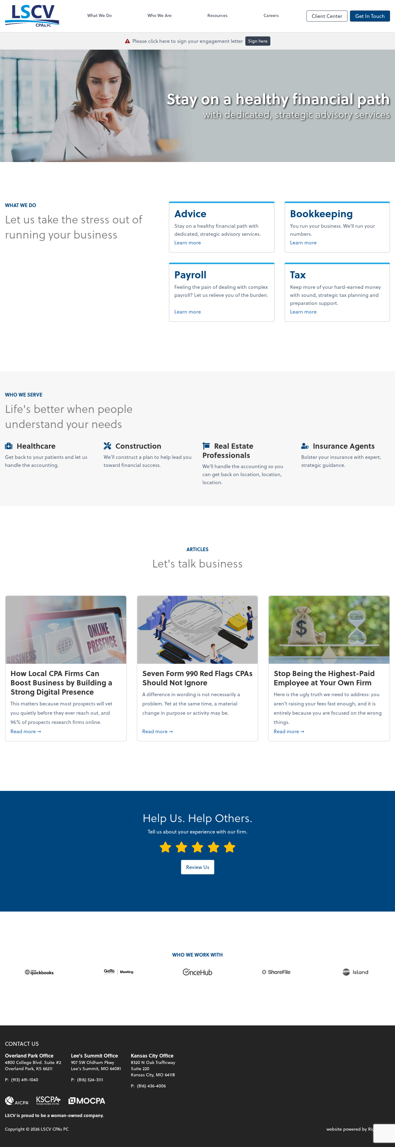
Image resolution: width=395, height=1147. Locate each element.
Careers (271, 15)
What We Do (99, 15)
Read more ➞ (65, 731)
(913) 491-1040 (24, 1079)
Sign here (258, 41)
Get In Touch (370, 15)
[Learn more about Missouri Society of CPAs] (87, 1100)
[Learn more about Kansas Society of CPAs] (48, 1100)
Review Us (197, 867)
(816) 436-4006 (151, 1086)
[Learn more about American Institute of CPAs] (17, 1100)
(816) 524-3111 (90, 1079)
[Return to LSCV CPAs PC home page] (32, 16)
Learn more (203, 242)
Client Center (327, 15)
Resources (217, 15)
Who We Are (160, 15)
